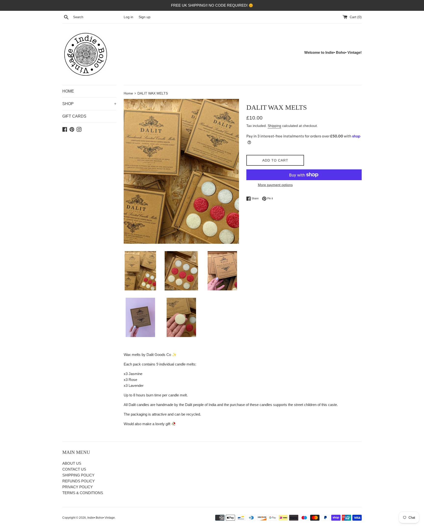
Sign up (144, 17)
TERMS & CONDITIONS (82, 493)
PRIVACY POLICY (77, 487)
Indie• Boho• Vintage (101, 517)
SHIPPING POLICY (78, 475)
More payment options (275, 185)
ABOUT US (71, 463)
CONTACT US (74, 469)
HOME (68, 91)
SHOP (89, 104)
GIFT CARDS (74, 116)
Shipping (274, 126)
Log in (128, 17)
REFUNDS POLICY (78, 481)
